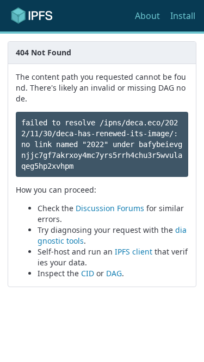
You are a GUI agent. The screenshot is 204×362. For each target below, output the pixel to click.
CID (87, 273)
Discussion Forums (110, 208)
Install (182, 16)
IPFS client (133, 251)
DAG (114, 273)
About (147, 16)
